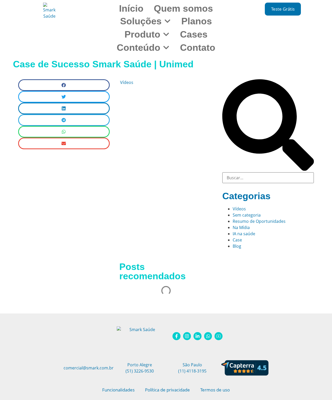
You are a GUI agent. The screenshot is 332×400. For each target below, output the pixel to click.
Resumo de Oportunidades (259, 221)
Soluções (141, 21)
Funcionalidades (118, 390)
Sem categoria (247, 215)
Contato (197, 47)
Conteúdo (138, 47)
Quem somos (183, 8)
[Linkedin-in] (197, 336)
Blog (237, 246)
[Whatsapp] (208, 336)
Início (131, 8)
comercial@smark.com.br (89, 368)
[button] (64, 85)
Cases (194, 34)
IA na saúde (244, 234)
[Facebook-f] (176, 336)
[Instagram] (187, 336)
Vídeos (126, 82)
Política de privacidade (167, 390)
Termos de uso (215, 390)
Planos (196, 21)
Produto (142, 34)
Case (237, 240)
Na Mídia (241, 227)
